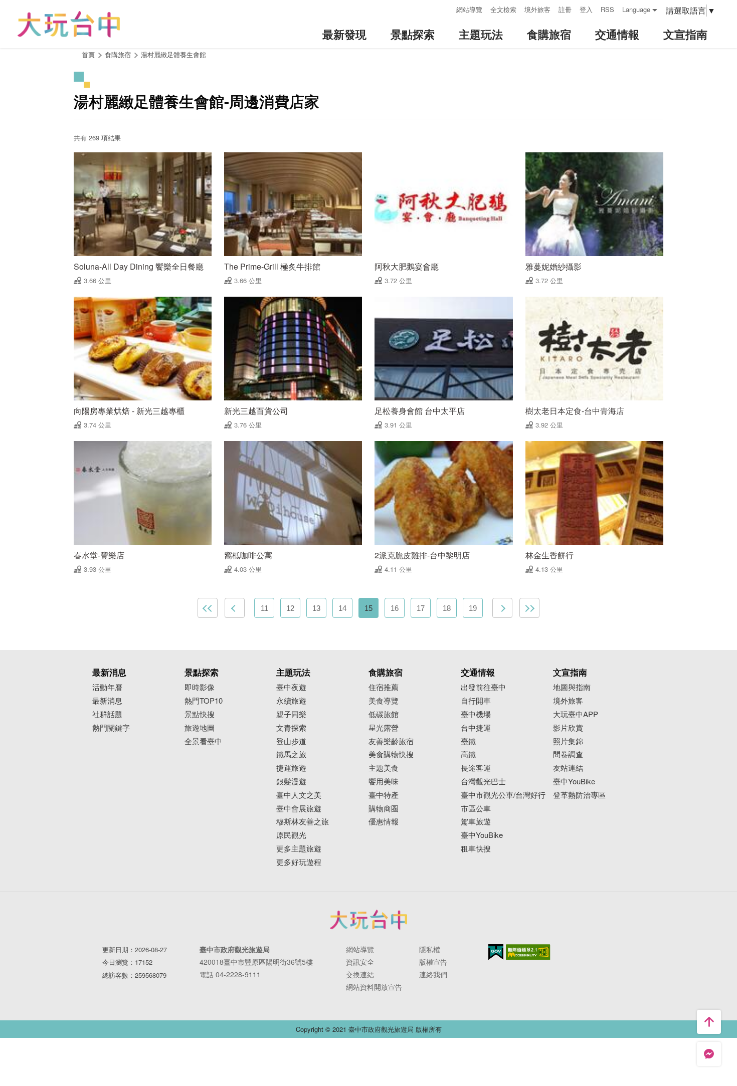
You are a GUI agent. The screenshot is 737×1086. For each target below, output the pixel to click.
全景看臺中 (203, 741)
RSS (607, 9)
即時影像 (200, 687)
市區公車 (476, 808)
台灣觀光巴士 (483, 781)
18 (447, 608)
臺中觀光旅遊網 (69, 24)
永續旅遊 (291, 701)
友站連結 (568, 768)
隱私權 (429, 949)
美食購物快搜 (391, 754)
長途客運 (476, 768)
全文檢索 (503, 9)
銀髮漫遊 (291, 781)
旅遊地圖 (200, 728)
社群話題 (107, 714)
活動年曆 (107, 687)
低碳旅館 (383, 714)
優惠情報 (383, 821)
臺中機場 (476, 714)
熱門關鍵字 (111, 728)
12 (290, 608)
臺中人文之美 (298, 795)
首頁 (88, 54)
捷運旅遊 (291, 768)
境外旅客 (537, 9)
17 (421, 608)
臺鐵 (468, 741)
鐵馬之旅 (291, 754)
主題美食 (383, 768)
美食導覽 (383, 701)
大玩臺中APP (575, 714)
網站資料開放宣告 (374, 987)
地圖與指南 (572, 687)
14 (342, 608)
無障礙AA (528, 952)
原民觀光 (291, 835)
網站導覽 (469, 9)
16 (395, 608)
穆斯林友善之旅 (302, 821)
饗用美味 (383, 781)
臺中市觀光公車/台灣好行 (503, 795)
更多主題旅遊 (298, 848)
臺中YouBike (482, 835)
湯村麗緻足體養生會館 (173, 54)
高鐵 (468, 754)
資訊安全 (360, 962)
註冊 (565, 9)
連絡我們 (433, 974)
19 (473, 608)
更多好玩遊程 (298, 862)
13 (316, 608)
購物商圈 (383, 808)
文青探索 (291, 728)
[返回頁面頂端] (709, 1022)
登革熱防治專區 (579, 795)
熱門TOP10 (204, 701)
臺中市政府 (368, 920)
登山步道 (291, 741)
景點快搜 (200, 714)
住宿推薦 (383, 687)
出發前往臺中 (483, 687)
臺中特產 (383, 795)
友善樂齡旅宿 (391, 741)
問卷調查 (568, 754)
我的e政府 (495, 952)
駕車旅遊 (476, 821)
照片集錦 (568, 741)
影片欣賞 (568, 728)
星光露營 (383, 728)
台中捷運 (476, 728)
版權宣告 (433, 962)
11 (264, 608)
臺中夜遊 (291, 687)
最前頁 (208, 608)
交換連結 (360, 974)
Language (636, 9)
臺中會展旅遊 (298, 808)
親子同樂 (291, 714)
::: (445, 8)
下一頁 (502, 608)
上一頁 (235, 608)
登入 (586, 9)
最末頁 (529, 608)
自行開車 (476, 701)
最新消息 (107, 701)
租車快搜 (476, 848)
